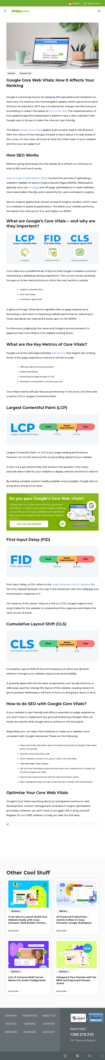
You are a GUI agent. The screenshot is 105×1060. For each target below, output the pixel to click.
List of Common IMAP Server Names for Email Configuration (27, 979)
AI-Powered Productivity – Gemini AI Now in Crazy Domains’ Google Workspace (74, 919)
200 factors (59, 353)
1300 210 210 (82, 1034)
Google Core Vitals (30, 130)
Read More (13, 931)
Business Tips (25, 73)
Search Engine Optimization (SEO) (26, 178)
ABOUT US (49, 1015)
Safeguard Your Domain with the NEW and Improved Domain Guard (76, 980)
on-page (33, 187)
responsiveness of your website (71, 584)
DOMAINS (11, 1015)
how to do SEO (58, 111)
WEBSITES (11, 1032)
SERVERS (29, 1023)
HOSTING (11, 1023)
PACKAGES (30, 1032)
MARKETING (30, 1015)
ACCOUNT (49, 1032)
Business (11, 73)
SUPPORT (49, 1023)
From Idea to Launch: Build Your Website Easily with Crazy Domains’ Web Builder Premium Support (28, 921)
